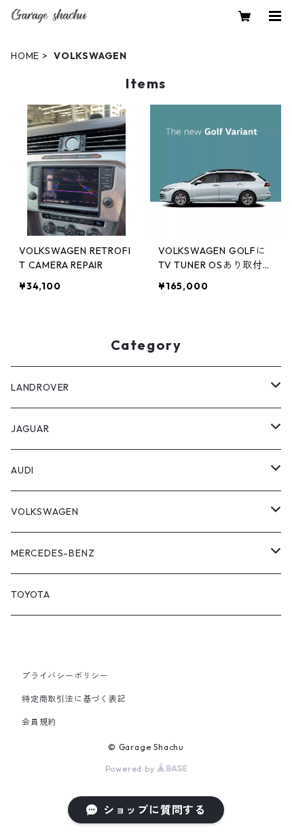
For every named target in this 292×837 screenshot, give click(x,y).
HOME (25, 56)
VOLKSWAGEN (45, 511)
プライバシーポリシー (65, 676)
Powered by (131, 769)
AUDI (22, 470)
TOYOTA (30, 594)
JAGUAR (30, 429)
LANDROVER (40, 387)
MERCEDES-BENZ (52, 553)
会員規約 (39, 722)
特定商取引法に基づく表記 (74, 699)
